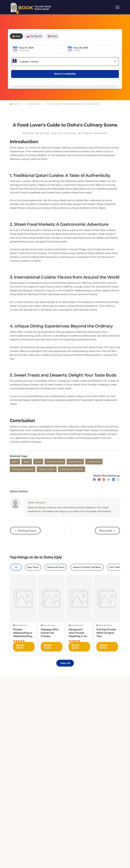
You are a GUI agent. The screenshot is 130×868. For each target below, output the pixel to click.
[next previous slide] (15, 602)
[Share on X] (108, 479)
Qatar (26, 461)
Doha (15, 461)
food (38, 461)
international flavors (71, 469)
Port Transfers (117, 567)
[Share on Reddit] (104, 479)
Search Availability (65, 73)
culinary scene (55, 461)
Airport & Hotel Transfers (87, 567)
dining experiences (22, 469)
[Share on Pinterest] (99, 479)
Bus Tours (33, 567)
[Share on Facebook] (94, 479)
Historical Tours (55, 567)
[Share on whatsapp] (118, 479)
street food (94, 461)
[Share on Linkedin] (113, 479)
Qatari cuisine (47, 469)
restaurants (75, 461)
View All (65, 663)
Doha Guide (33, 103)
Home (16, 103)
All (16, 567)
